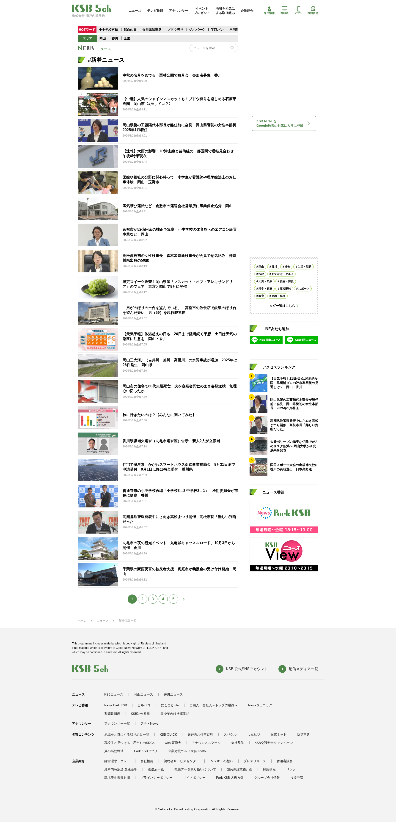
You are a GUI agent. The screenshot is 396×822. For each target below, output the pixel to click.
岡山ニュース (143, 694)
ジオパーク (197, 29)
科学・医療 (265, 288)
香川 (115, 38)
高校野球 (285, 288)
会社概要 (146, 761)
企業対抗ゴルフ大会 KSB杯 (187, 751)
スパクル (230, 734)
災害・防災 (287, 281)
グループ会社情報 (267, 777)
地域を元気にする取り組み (225, 10)
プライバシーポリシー (156, 777)
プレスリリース (255, 761)
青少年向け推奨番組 (174, 713)
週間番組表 (112, 713)
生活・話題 (304, 266)
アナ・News (149, 723)
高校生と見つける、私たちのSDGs (129, 743)
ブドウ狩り (175, 29)
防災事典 (303, 734)
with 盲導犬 (173, 743)
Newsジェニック (260, 705)
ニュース (135, 10)
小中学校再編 (108, 29)
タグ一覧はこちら (282, 305)
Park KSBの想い (221, 761)
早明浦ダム (237, 29)
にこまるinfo (170, 705)
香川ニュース (173, 694)
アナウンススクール (206, 743)
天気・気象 (265, 281)
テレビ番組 (155, 10)
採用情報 (269, 13)
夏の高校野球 (114, 751)
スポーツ (303, 288)
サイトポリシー (194, 777)
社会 (287, 266)
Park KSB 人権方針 (230, 777)
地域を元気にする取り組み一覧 (126, 734)
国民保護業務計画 (239, 769)
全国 (127, 38)
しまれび (253, 734)
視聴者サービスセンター (181, 761)
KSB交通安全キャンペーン (274, 743)
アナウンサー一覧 (117, 723)
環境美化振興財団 (117, 777)
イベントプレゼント (202, 10)
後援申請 (296, 777)
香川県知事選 (152, 29)
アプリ (298, 13)
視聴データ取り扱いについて (195, 769)
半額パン (217, 29)
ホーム (82, 620)
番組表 (284, 13)
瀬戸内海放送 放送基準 (120, 769)
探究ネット (278, 734)
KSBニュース (113, 694)
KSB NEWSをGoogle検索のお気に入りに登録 (279, 123)
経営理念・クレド (117, 761)
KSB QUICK (168, 734)
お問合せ (312, 13)
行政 (261, 274)
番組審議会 (285, 761)
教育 (261, 296)
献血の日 (131, 29)
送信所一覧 (156, 769)
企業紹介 (247, 10)
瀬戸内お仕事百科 (200, 734)
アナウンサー (178, 10)
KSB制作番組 (140, 713)
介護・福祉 (278, 296)
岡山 (102, 38)
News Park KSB (115, 705)
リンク (291, 769)
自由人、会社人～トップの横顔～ (214, 705)
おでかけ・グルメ (283, 274)
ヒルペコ (144, 705)
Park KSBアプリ (145, 751)
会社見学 (237, 743)
